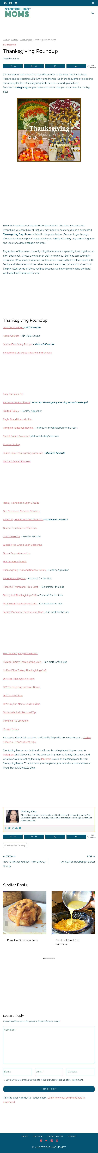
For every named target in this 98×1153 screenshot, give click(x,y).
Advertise (38, 1136)
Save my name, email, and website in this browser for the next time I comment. (44, 1080)
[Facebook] (5, 3)
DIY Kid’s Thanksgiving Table (19, 678)
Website (72, 1071)
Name (8, 1071)
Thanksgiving (26, 40)
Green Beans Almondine (16, 553)
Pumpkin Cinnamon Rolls (22, 940)
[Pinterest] (16, 3)
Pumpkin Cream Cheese (16, 402)
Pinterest (46, 759)
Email (40, 1071)
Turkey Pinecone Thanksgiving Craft (23, 612)
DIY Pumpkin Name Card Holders (21, 704)
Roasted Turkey (11, 444)
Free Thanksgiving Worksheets (20, 653)
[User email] (20, 828)
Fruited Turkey (11, 411)
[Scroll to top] (92, 1143)
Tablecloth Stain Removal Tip (19, 712)
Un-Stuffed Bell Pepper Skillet (78, 859)
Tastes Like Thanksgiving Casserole (23, 453)
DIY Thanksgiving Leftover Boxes (21, 687)
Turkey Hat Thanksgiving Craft (20, 595)
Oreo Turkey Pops (13, 327)
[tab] (44, 958)
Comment (10, 1029)
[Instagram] (10, 3)
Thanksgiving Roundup (15, 846)
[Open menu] (92, 13)
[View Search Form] (93, 3)
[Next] (91, 923)
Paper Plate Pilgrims (14, 578)
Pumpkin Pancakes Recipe (18, 427)
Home (6, 40)
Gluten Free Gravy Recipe (18, 344)
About (24, 1136)
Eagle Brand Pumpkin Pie (17, 419)
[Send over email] (76, 66)
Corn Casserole (11, 536)
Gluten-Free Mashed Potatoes (20, 528)
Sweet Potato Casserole (16, 436)
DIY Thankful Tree (13, 695)
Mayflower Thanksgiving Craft (20, 603)
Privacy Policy (55, 1136)
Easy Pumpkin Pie (13, 394)
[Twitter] (9, 828)
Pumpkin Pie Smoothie (16, 720)
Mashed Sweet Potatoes (16, 461)
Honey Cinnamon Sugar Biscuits (21, 502)
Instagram (8, 754)
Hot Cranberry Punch (15, 561)
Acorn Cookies (11, 336)
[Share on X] (55, 66)
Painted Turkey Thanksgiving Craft (22, 662)
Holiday (14, 40)
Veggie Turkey (11, 729)
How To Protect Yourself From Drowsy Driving (24, 861)
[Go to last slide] (6, 923)
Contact (72, 1136)
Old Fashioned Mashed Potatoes (21, 511)
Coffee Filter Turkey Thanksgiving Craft (25, 670)
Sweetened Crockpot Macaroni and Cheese (27, 352)
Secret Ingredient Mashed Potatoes (23, 519)
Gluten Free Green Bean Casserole (22, 544)
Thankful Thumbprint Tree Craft (20, 587)
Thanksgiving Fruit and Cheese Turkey (24, 570)
